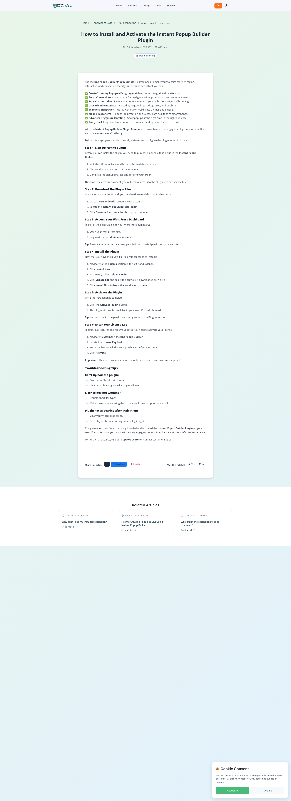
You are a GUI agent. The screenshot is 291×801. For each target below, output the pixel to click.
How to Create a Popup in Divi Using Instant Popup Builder (142, 523)
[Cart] (218, 5)
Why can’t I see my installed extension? (84, 521)
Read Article (68, 526)
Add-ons (132, 5)
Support (171, 5)
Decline (267, 790)
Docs (158, 5)
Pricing (146, 5)
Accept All (232, 790)
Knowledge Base (103, 23)
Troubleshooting (126, 23)
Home (119, 5)
